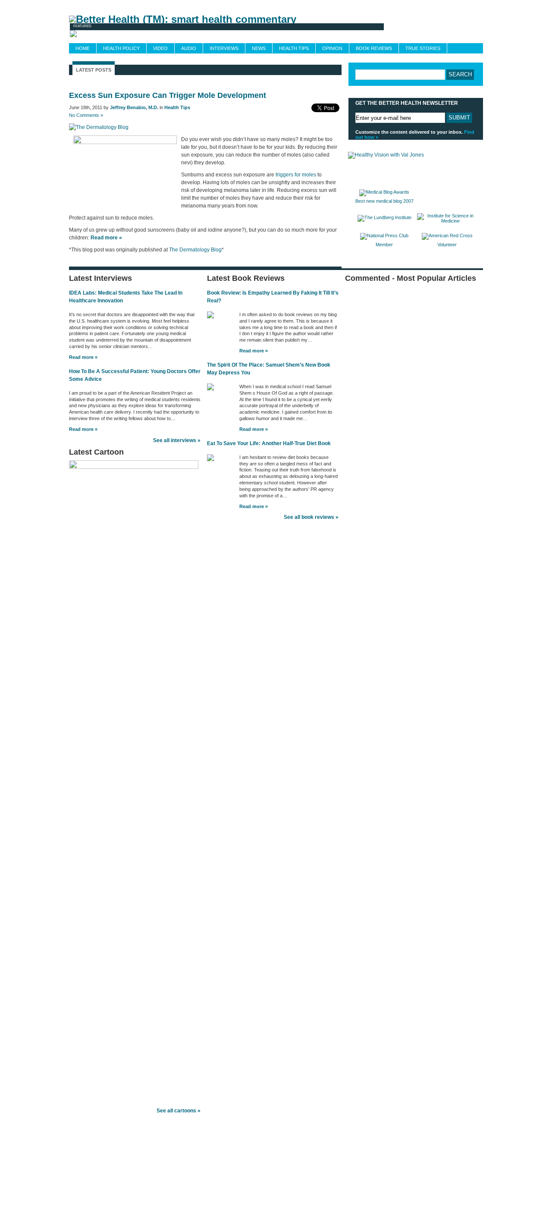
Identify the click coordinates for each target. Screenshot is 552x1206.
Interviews (224, 48)
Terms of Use (305, 1180)
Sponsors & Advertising (343, 5)
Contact (470, 5)
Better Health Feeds (97, 1180)
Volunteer (447, 244)
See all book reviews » (311, 517)
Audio (188, 48)
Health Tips (294, 48)
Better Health (89, 1150)
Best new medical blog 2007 (384, 201)
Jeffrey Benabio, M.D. (134, 107)
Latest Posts (93, 69)
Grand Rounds (202, 5)
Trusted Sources (288, 5)
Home (82, 48)
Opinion (332, 48)
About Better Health (402, 5)
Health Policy (121, 48)
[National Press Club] (384, 235)
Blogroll (443, 5)
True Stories (422, 48)
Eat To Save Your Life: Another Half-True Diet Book (269, 443)
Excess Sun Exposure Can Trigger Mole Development (167, 95)
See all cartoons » (179, 1111)
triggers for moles (296, 175)
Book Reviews (374, 48)
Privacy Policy (338, 1180)
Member (384, 244)
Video (160, 48)
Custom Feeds (244, 5)
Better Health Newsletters (148, 1180)
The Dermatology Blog (195, 250)
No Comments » (86, 115)
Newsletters (162, 5)
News (259, 48)
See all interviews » (177, 440)
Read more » (83, 357)
